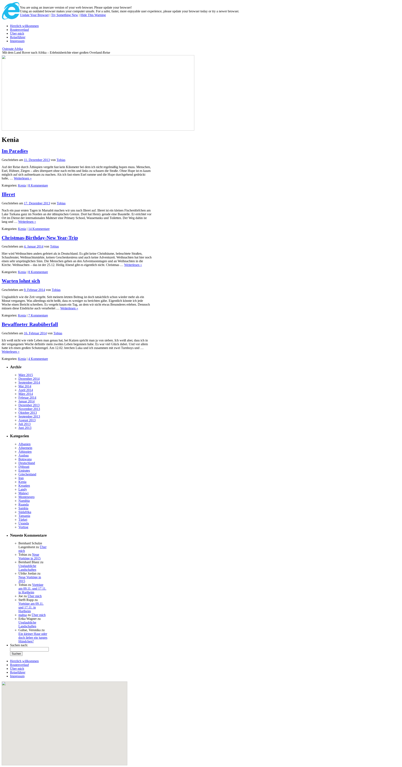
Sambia (23, 508)
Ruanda (23, 504)
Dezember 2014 (29, 378)
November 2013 (29, 409)
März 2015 (25, 375)
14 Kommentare (39, 229)
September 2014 (29, 382)
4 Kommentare (38, 359)
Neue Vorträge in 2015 (29, 556)
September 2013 (29, 416)
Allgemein (25, 448)
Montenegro (26, 497)
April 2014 (25, 390)
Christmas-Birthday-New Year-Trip (40, 237)
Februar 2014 (27, 397)
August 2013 (27, 420)
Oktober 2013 (27, 412)
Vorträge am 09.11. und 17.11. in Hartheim (32, 588)
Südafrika (24, 512)
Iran (21, 478)
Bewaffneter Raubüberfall (30, 324)
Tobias (61, 160)
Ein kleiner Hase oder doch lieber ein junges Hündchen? (32, 637)
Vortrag (23, 527)
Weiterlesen (23, 178)
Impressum (17, 41)
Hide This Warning (93, 15)
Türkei (22, 519)
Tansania (24, 516)
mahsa (22, 615)
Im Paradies (15, 151)
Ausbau (23, 455)
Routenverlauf (19, 29)
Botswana (25, 459)
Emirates (24, 470)
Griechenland (27, 474)
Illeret (8, 194)
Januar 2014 (26, 401)
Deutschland (26, 463)
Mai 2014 (24, 386)
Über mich (17, 33)
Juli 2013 (24, 424)
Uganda (23, 523)
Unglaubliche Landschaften (27, 567)
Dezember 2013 (29, 405)
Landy (22, 489)
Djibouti (23, 467)
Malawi (23, 493)
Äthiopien (25, 451)
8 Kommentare (38, 185)
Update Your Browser (34, 15)
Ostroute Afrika (12, 49)
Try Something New (64, 15)
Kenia (22, 185)
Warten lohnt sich (21, 281)
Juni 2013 (24, 428)
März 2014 (25, 394)
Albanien (24, 444)
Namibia (24, 500)
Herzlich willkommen (24, 26)
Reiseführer (17, 37)
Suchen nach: (19, 645)
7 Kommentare (38, 315)
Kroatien (24, 485)
